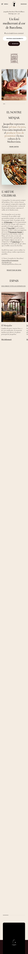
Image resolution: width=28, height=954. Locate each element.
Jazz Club (11, 228)
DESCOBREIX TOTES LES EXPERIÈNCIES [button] (13, 286)
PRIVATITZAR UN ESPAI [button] (14, 270)
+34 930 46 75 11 (6, 262)
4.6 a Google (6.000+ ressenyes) (15, 33)
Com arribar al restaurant (10, 260)
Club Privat (16, 242)
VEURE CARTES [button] (14, 146)
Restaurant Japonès (15, 232)
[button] (4, 4)
